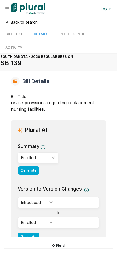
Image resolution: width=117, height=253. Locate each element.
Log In (106, 8)
